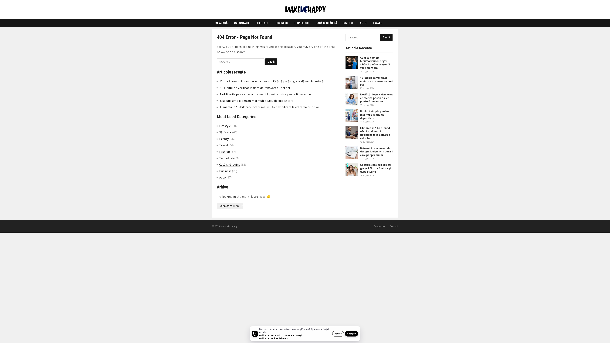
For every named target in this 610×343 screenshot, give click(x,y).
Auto (363, 23)
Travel (377, 23)
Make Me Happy (228, 226)
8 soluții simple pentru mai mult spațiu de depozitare (256, 101)
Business (282, 23)
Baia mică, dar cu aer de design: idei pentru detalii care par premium (376, 151)
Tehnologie (301, 23)
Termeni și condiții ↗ (294, 335)
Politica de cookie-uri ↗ (270, 335)
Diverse (348, 23)
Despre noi (379, 226)
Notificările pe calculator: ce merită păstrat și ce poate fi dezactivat (266, 94)
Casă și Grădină (326, 23)
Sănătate (225, 132)
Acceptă (351, 333)
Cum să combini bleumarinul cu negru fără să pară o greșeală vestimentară (272, 81)
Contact (243, 23)
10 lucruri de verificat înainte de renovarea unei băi (255, 88)
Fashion (224, 152)
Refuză (338, 333)
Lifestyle (262, 23)
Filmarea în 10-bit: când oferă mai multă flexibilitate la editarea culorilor (269, 107)
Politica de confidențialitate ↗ (273, 338)
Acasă (223, 23)
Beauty (224, 139)
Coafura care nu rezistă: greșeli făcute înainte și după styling (375, 168)
